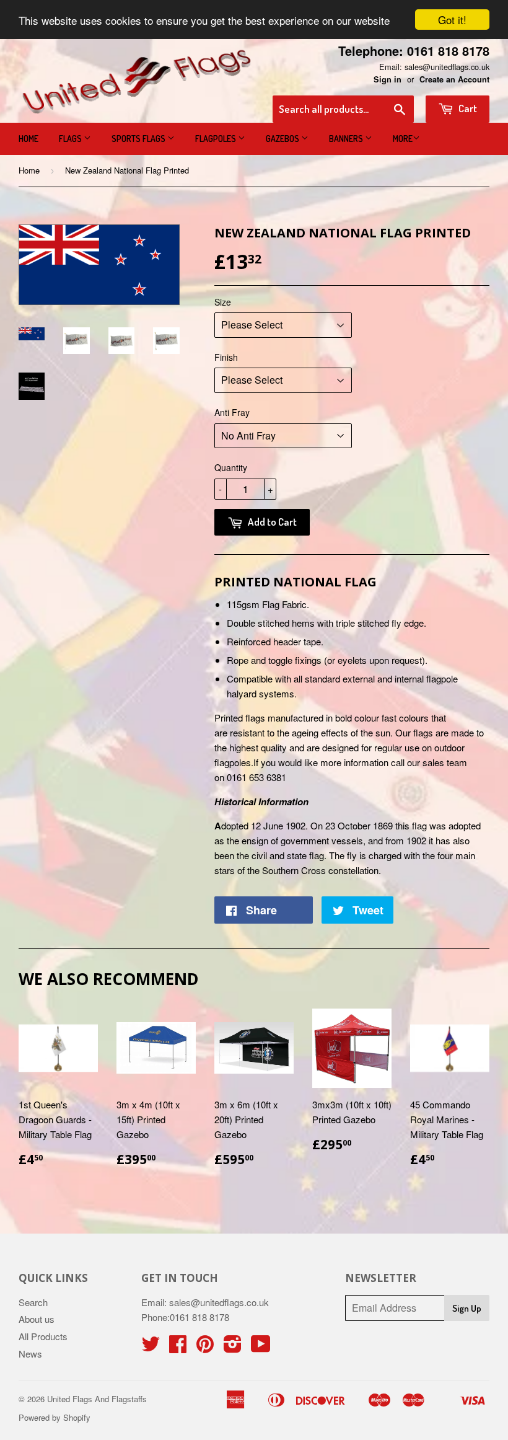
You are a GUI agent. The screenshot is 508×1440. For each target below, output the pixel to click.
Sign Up (466, 1308)
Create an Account (454, 79)
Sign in (387, 79)
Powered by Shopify (54, 1417)
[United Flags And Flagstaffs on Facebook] (178, 1347)
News (30, 1353)
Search (33, 1302)
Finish (226, 357)
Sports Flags (139, 138)
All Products (43, 1336)
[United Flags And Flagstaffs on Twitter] (150, 1347)
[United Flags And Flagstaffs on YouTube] (261, 1347)
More (403, 138)
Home (28, 138)
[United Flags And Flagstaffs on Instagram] (232, 1347)
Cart (467, 108)
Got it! (452, 19)
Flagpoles (216, 138)
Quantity (230, 467)
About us (37, 1318)
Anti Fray (232, 412)
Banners (347, 138)
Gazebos (283, 138)
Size (222, 302)
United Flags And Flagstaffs (97, 1399)
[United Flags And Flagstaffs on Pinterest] (205, 1347)
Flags (71, 138)
